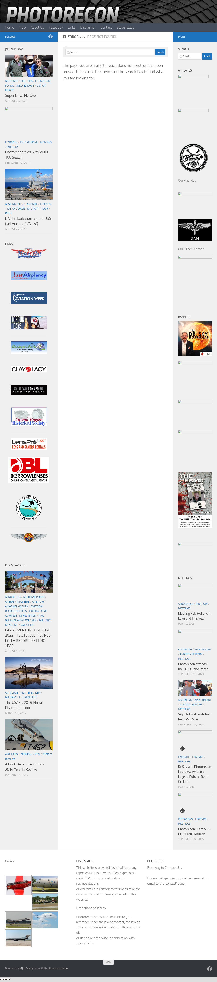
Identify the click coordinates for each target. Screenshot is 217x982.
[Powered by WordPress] (21, 968)
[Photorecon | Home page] (62, 20)
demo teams (27, 615)
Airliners (23, 601)
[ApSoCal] (29, 519)
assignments (14, 204)
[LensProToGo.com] (29, 449)
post (8, 213)
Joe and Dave (25, 85)
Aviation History (16, 606)
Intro (22, 27)
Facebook (56, 27)
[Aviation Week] (29, 303)
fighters (27, 81)
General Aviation (17, 620)
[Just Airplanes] (29, 279)
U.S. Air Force (28, 697)
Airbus (9, 601)
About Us (37, 27)
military (12, 146)
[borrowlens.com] (28, 482)
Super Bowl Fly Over (21, 95)
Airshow (38, 601)
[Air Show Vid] (29, 425)
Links (71, 27)
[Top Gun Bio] (29, 328)
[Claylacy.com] (29, 371)
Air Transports (33, 597)
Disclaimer (88, 27)
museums (11, 625)
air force (11, 81)
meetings (184, 608)
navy (44, 208)
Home (9, 27)
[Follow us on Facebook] (50, 36)
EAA (41, 615)
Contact (106, 27)
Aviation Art (202, 649)
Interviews (185, 819)
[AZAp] (29, 541)
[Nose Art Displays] (29, 258)
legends (197, 757)
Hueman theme (58, 968)
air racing (185, 649)
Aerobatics (13, 597)
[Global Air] (29, 353)
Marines (46, 142)
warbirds (27, 625)
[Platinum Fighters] (29, 394)
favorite (11, 142)
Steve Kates (125, 27)
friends (45, 204)
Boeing (34, 611)
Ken (33, 620)
